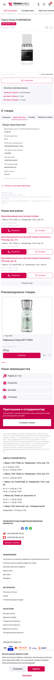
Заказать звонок (12, 543)
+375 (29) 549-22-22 (15, 537)
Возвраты (7, 578)
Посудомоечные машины (13, 633)
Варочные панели (46, 11)
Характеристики (19, 117)
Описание (6, 117)
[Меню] (4, 4)
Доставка (7, 574)
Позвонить (15, 230)
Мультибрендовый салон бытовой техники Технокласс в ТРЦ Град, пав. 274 (25, 238)
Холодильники (27, 11)
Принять (36, 669)
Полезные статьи (10, 592)
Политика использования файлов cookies (20, 563)
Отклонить (18, 669)
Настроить (27, 675)
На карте (41, 230)
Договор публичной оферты (14, 567)
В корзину (22, 355)
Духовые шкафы (9, 617)
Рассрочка (29, 80)
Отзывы (32, 117)
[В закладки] (51, 27)
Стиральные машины (11, 621)
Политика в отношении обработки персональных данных (26, 559)
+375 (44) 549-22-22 (15, 533)
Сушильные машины (11, 625)
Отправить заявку (27, 423)
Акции (5, 596)
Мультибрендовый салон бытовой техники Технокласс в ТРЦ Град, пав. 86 (25, 259)
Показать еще (27, 283)
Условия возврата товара (13, 600)
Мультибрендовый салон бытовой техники (20, 216)
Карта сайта (8, 571)
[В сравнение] (46, 27)
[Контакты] (38, 4)
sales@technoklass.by (12, 642)
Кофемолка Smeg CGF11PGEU (18, 340)
